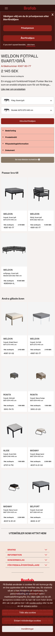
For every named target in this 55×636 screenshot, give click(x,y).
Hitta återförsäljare (28, 121)
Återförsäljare (27, 38)
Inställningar (27, 629)
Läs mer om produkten (13, 89)
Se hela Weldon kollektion (26, 160)
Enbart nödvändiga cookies (27, 621)
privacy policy (30, 606)
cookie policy (35, 603)
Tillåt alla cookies (27, 613)
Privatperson (27, 28)
